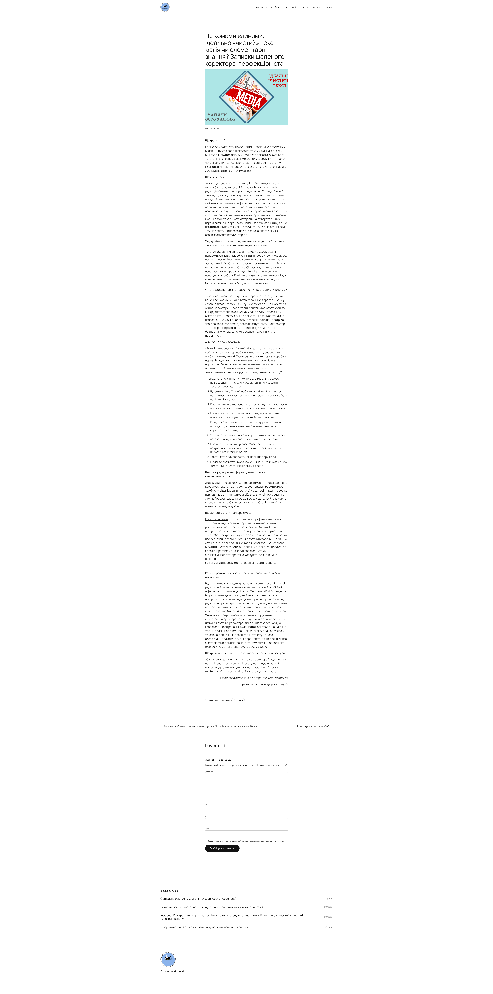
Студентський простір (172, 971)
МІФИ (266, 591)
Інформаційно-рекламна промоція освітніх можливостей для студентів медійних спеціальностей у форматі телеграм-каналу (231, 917)
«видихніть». (246, 271)
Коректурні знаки (216, 519)
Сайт (207, 828)
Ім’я (207, 804)
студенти (239, 700)
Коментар (209, 771)
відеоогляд (212, 667)
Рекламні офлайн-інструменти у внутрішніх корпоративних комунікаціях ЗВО (211, 907)
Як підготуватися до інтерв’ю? (312, 726)
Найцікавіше (226, 700)
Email (208, 816)
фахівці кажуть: (255, 356)
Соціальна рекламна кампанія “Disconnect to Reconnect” (198, 898)
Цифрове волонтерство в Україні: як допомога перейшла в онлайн (204, 927)
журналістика (212, 700)
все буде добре (229, 506)
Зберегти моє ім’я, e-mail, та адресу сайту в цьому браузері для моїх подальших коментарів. (246, 841)
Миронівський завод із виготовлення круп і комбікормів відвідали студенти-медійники (210, 726)
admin (212, 128)
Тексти (220, 128)
